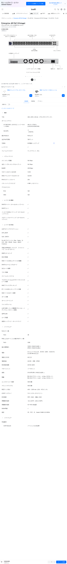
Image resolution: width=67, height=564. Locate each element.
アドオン (40, 101)
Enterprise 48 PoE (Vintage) (20, 18)
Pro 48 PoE (30, 18)
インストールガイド (6, 108)
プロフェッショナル (6, 18)
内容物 (33, 101)
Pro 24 (56, 18)
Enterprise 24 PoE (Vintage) (40, 18)
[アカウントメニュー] (65, 9)
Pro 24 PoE (51, 18)
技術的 (26, 101)
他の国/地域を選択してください (55, 3)
